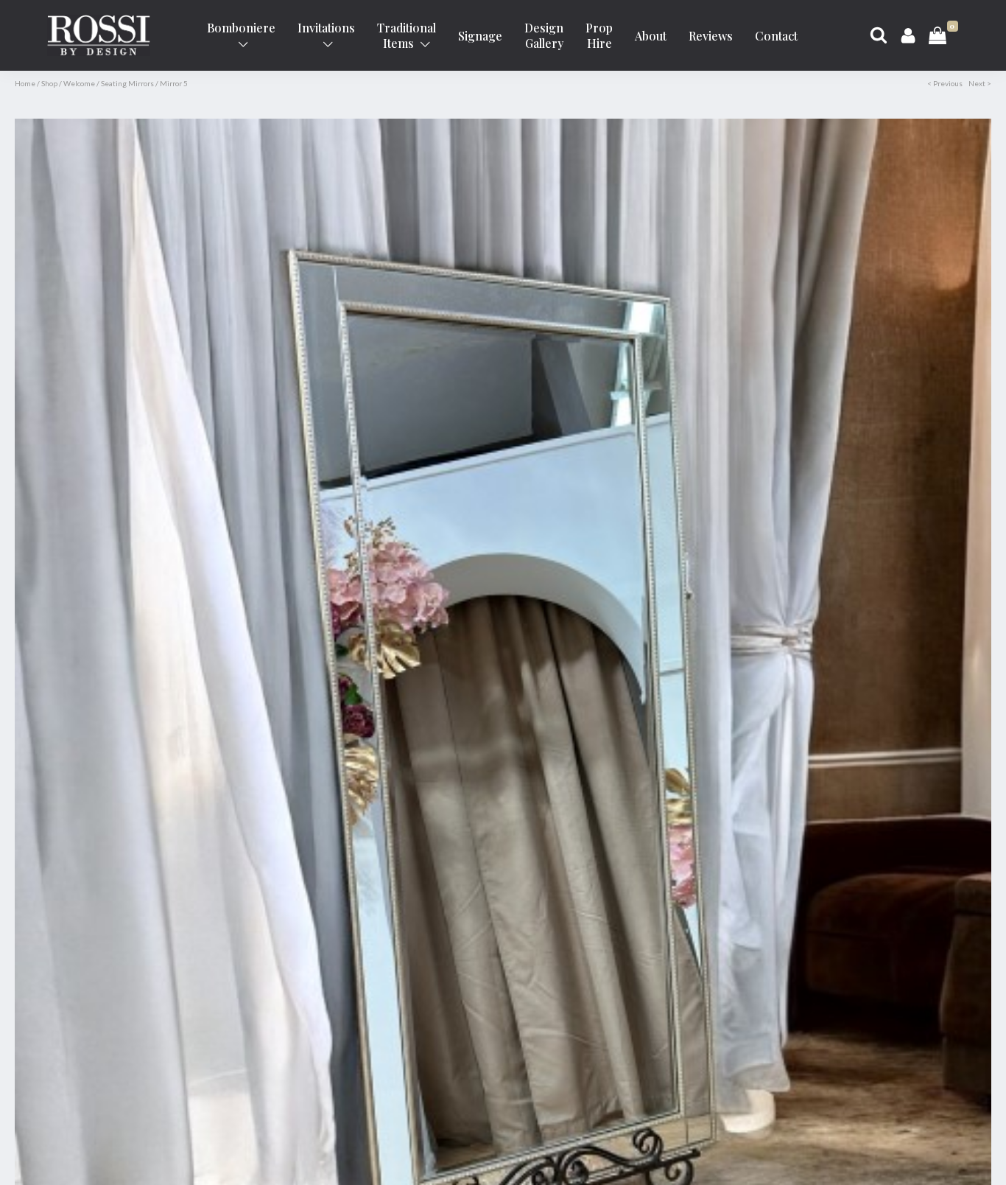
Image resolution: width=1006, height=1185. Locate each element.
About (650, 35)
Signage (480, 35)
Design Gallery (543, 35)
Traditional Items (406, 35)
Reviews (711, 35)
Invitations (326, 27)
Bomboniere (241, 27)
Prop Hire (599, 35)
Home (25, 83)
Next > (979, 83)
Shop (49, 83)
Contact (776, 35)
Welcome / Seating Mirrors (108, 83)
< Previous (945, 83)
